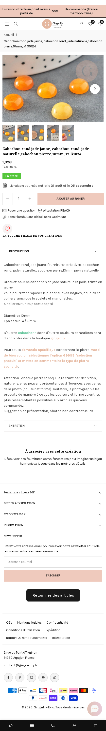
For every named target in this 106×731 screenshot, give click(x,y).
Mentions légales (29, 622)
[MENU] (6, 24)
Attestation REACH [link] (56, 210)
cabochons (27, 333)
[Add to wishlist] (7, 229)
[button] (95, 89)
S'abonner (53, 575)
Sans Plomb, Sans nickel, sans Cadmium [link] (37, 217)
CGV (9, 622)
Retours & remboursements (26, 638)
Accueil (9, 35)
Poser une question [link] (21, 210)
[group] (53, 88)
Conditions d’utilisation (23, 630)
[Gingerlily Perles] (53, 23)
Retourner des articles (53, 595)
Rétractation (61, 638)
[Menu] (31, 725)
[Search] (15, 24)
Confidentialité (57, 622)
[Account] (81, 24)
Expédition (52, 630)
